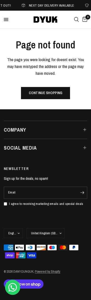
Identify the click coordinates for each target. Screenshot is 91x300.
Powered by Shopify (47, 271)
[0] (84, 19)
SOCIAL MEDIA (20, 147)
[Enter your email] (82, 193)
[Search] (76, 19)
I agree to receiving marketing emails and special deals (46, 204)
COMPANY (15, 129)
